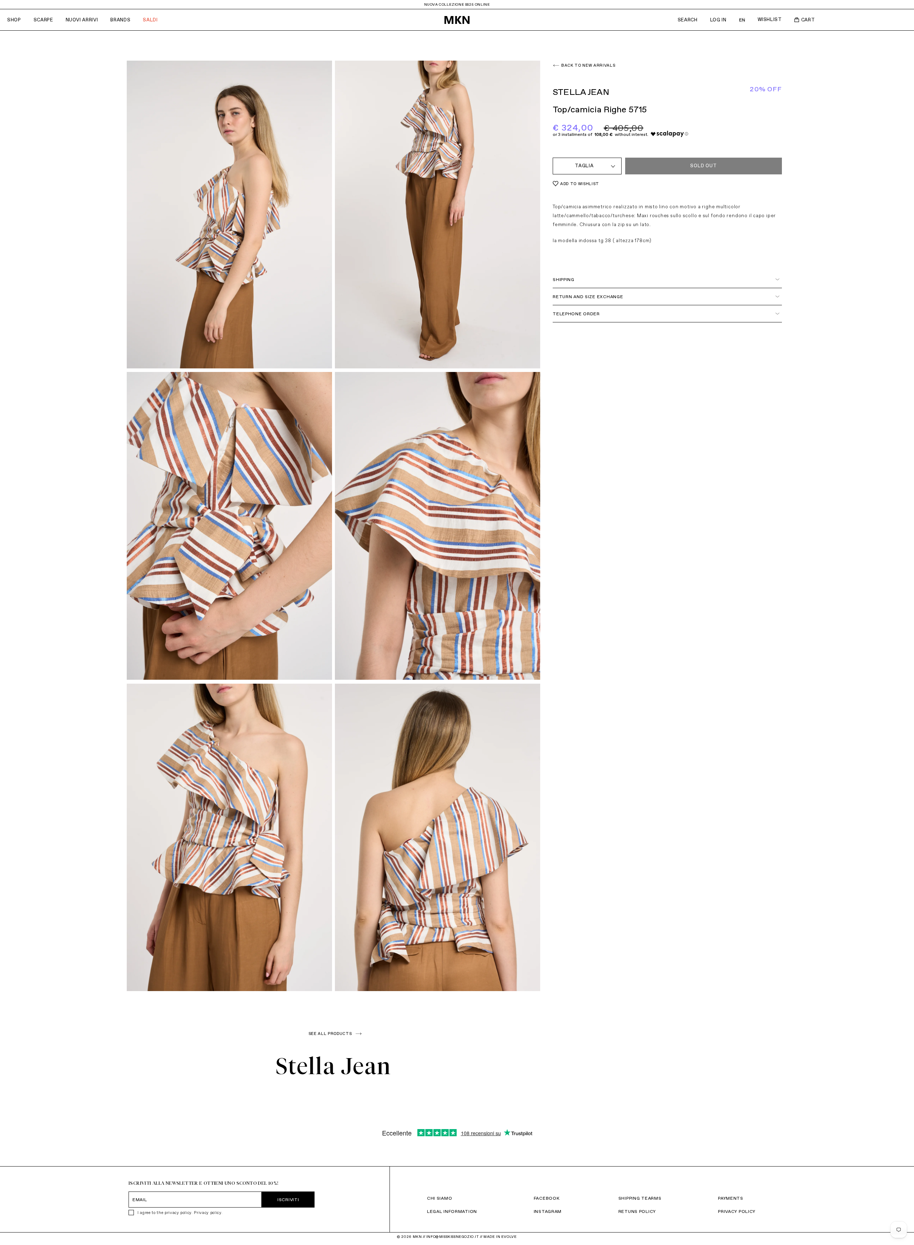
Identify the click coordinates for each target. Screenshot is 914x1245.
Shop (14, 20)
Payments (730, 1198)
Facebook (547, 1198)
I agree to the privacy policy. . (179, 1212)
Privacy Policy (736, 1211)
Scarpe (43, 20)
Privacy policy (207, 1212)
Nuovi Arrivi (82, 20)
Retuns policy (637, 1211)
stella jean (333, 1066)
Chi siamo (439, 1198)
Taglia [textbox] (584, 166)
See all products (330, 1033)
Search (688, 20)
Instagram (548, 1211)
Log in (718, 20)
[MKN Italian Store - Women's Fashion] (457, 20)
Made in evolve (500, 1236)
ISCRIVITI (288, 1199)
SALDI (150, 20)
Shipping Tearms (640, 1198)
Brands (120, 20)
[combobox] (587, 166)
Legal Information (452, 1211)
